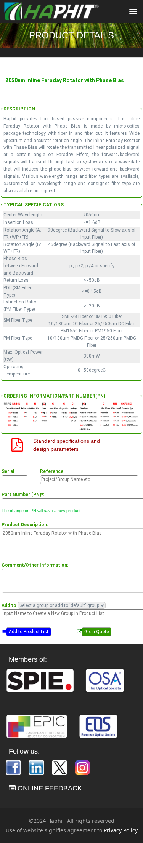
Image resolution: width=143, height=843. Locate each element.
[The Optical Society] (105, 679)
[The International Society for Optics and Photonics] (40, 679)
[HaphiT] (51, 11)
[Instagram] (82, 767)
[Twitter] (60, 767)
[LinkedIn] (37, 767)
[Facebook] (14, 767)
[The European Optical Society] (98, 725)
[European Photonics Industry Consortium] (37, 725)
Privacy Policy (121, 830)
